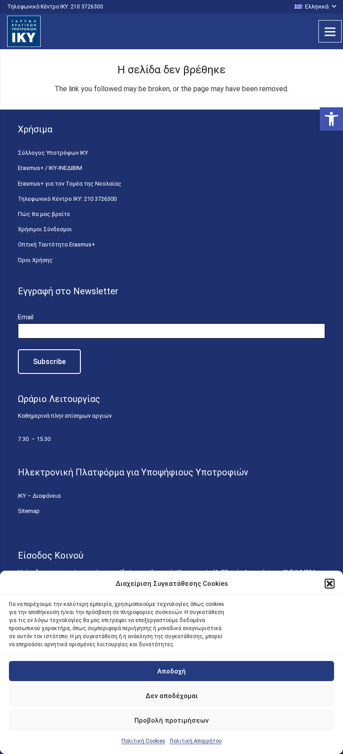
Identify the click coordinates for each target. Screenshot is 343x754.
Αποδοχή (171, 671)
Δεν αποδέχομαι (172, 696)
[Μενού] (330, 31)
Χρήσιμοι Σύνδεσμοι (45, 229)
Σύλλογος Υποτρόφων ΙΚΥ (53, 152)
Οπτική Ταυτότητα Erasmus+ (56, 244)
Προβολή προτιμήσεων (171, 720)
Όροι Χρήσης (35, 260)
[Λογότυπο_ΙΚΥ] (24, 31)
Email (25, 317)
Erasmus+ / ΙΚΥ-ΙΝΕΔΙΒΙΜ (50, 168)
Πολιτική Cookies (143, 741)
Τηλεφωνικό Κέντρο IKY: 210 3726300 (67, 198)
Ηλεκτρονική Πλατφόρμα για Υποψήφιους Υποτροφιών (133, 472)
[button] (331, 119)
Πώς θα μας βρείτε (44, 214)
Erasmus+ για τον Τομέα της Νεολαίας (69, 183)
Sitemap (29, 511)
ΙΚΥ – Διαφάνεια (39, 495)
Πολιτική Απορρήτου (196, 741)
